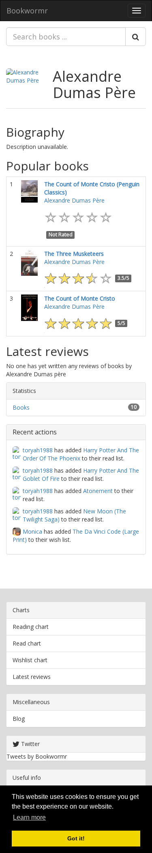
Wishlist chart (30, 660)
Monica (32, 531)
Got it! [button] (76, 838)
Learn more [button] (29, 817)
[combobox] (66, 36)
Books (21, 407)
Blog (19, 718)
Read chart (27, 643)
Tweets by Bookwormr (36, 756)
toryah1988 (38, 450)
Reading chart (31, 626)
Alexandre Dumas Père (94, 84)
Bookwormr (27, 10)
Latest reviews (32, 677)
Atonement (98, 491)
